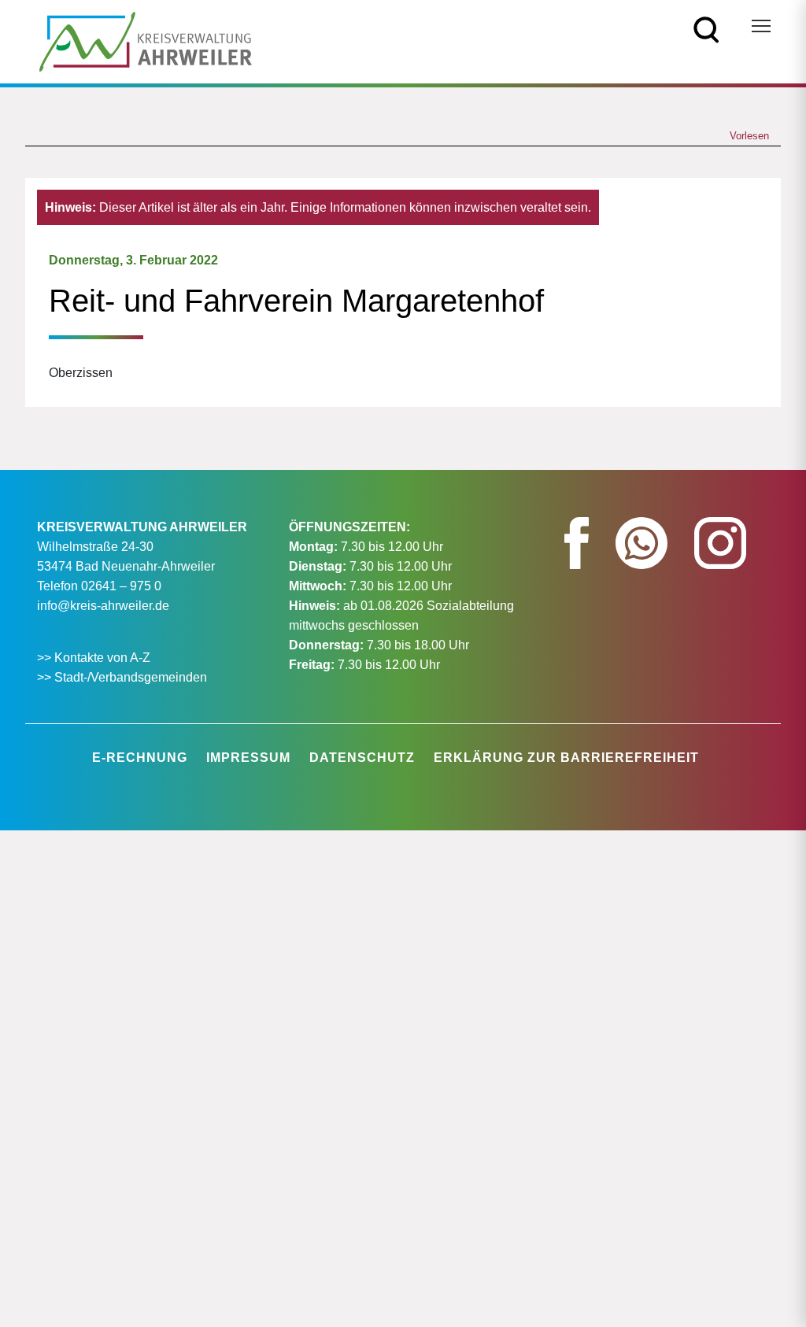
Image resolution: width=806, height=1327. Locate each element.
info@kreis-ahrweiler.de (103, 605)
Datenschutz (362, 757)
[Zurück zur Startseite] (145, 40)
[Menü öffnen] (761, 26)
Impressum (248, 757)
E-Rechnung (139, 757)
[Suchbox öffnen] (706, 28)
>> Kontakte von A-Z (95, 657)
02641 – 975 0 (121, 586)
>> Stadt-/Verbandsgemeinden (122, 677)
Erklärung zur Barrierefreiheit (566, 757)
